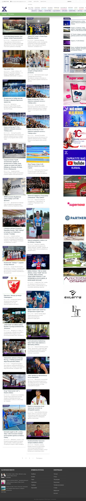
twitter (80, 1)
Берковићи (34, 487)
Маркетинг (56, 490)
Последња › (39, 458)
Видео (40, 10)
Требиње (33, 474)
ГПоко (55, 476)
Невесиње (33, 482)
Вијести (34, 10)
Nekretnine (72, 10)
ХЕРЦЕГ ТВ (79, 14)
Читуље (80, 10)
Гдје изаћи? (56, 10)
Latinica (69, 1)
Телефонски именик (59, 485)
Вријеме (64, 10)
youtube (77, 1)
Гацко (32, 479)
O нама (55, 487)
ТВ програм (48, 10)
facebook (83, 1)
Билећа (33, 476)
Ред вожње (56, 482)
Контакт (56, 493)
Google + (73, 1)
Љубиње (33, 485)
